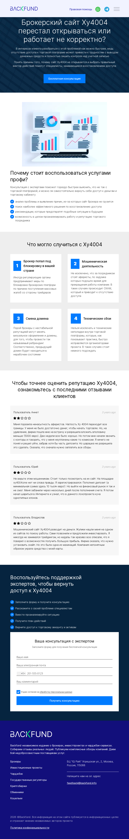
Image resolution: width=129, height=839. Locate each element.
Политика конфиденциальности (29, 827)
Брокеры (15, 761)
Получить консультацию (65, 700)
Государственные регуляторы (28, 779)
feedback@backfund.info (82, 783)
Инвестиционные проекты (26, 767)
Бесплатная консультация (64, 78)
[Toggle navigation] (116, 9)
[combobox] (21, 674)
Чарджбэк (16, 773)
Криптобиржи (18, 786)
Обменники (17, 792)
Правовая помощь (81, 9)
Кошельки (16, 798)
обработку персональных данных (56, 692)
